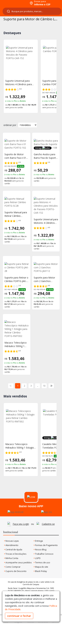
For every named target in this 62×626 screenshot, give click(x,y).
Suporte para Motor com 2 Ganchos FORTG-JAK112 (44, 279)
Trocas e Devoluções (15, 553)
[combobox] (32, 11)
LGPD (38, 558)
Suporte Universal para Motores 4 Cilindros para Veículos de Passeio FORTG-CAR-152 (46, 221)
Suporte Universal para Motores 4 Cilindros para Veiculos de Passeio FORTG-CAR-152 (20, 82)
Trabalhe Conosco (44, 553)
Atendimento (11, 545)
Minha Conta (11, 558)
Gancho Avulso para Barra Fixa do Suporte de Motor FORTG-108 (45, 156)
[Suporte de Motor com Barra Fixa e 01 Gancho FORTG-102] (16, 144)
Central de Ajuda (13, 549)
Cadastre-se (48, 524)
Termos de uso (42, 562)
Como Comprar (13, 566)
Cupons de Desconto (15, 571)
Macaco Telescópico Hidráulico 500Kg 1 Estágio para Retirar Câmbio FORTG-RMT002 (15, 344)
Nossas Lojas (12, 540)
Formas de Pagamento (46, 545)
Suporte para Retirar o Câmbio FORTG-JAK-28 (16, 279)
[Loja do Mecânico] (14, 2)
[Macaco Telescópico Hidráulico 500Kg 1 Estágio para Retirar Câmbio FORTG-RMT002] (16, 329)
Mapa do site (41, 566)
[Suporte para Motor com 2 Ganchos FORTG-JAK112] (46, 267)
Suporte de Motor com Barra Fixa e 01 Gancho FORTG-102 (15, 156)
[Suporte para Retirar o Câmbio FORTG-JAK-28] (16, 267)
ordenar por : (10, 125)
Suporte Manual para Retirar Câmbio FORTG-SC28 (15, 214)
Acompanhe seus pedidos (18, 562)
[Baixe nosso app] (15, 512)
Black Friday (41, 571)
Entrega (39, 540)
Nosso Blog (40, 549)
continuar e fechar (19, 616)
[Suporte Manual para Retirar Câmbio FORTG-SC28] (16, 202)
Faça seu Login (21, 524)
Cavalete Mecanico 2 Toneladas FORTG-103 (27, 446)
